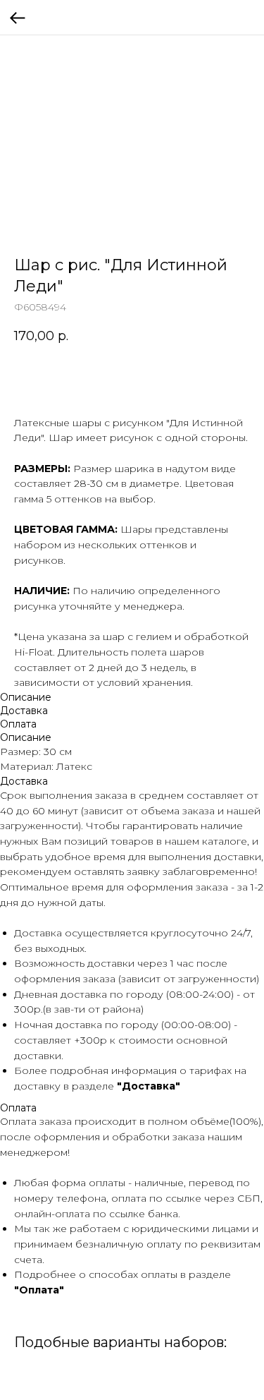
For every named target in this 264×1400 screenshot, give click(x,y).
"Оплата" (39, 1290)
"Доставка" (148, 1086)
